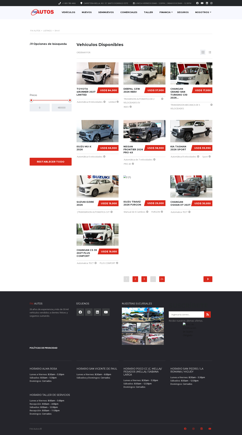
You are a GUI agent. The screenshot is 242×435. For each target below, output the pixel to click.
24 (162, 279)
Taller (148, 12)
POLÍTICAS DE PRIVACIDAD (43, 347)
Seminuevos (106, 12)
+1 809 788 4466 (69, 3)
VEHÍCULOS (68, 12)
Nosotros (202, 12)
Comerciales (128, 12)
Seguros (183, 12)
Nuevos (87, 12)
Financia (165, 12)
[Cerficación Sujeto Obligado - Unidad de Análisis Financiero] (190, 331)
